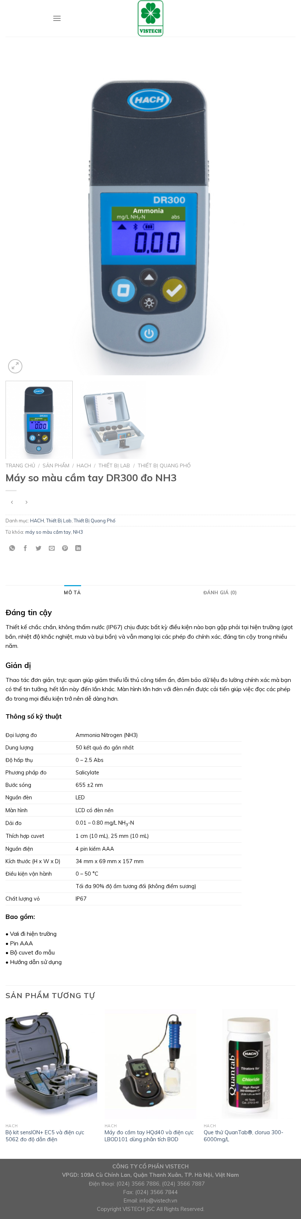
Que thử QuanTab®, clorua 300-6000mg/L (243, 1136)
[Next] (280, 213)
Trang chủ (20, 465)
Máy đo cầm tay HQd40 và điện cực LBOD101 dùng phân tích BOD (149, 1136)
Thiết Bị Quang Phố (164, 465)
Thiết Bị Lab (114, 465)
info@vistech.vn (158, 1200)
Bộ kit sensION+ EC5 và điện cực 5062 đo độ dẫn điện (45, 1136)
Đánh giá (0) (220, 592)
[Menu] (56, 18)
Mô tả (72, 592)
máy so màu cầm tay (48, 532)
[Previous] (20, 213)
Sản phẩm (56, 465)
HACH (84, 465)
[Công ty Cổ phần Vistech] (150, 18)
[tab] (72, 592)
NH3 (78, 532)
